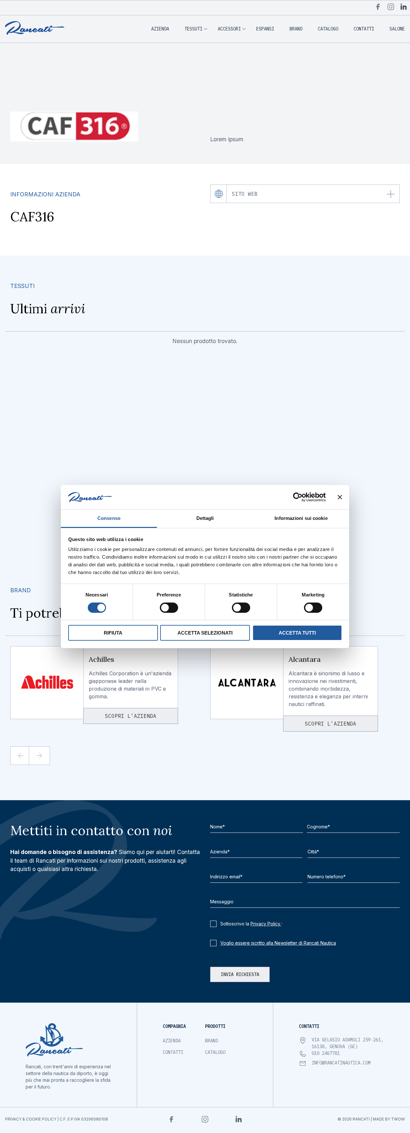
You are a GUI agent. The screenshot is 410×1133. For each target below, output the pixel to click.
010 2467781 (326, 1053)
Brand (296, 29)
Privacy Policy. (265, 923)
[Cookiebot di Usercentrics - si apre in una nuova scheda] (298, 497)
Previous (26, 755)
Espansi (265, 29)
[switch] (169, 608)
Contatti (364, 29)
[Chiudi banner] (340, 497)
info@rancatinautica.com (341, 1063)
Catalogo (328, 29)
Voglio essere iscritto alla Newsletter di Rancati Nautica (278, 943)
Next (44, 755)
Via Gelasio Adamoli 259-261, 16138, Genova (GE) (347, 1043)
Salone (397, 29)
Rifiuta (113, 633)
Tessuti (193, 29)
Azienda (160, 29)
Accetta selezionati (205, 633)
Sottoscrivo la (251, 923)
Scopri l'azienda (130, 716)
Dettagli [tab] (205, 518)
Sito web (245, 194)
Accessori (229, 29)
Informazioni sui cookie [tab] (301, 518)
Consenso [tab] (108, 518)
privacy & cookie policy (30, 1119)
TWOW (398, 1119)
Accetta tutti (297, 633)
